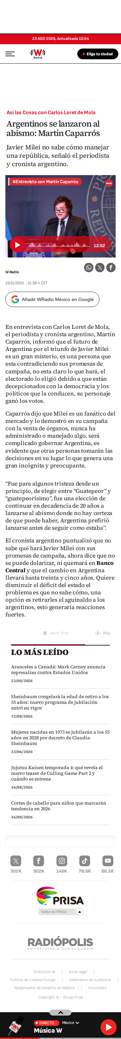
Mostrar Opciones (109, 183)
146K (61, 871)
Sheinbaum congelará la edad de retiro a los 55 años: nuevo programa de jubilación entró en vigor (60, 702)
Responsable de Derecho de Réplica (44, 987)
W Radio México (37, 54)
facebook (111, 267)
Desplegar (61, 1013)
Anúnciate (97, 987)
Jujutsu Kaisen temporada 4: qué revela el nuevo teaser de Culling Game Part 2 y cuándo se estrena (57, 773)
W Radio (12, 272)
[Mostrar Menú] (8, 53)
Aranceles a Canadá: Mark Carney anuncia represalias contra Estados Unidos (58, 669)
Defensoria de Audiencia (90, 979)
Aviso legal (78, 971)
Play (108, 1027)
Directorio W (44, 971)
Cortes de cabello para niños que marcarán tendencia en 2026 (58, 806)
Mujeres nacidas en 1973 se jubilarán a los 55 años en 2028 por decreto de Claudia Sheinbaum (60, 737)
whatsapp (88, 267)
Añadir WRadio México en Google (58, 299)
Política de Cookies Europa (32, 979)
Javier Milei (59, 633)
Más (107, 633)
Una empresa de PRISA (60, 895)
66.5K (108, 871)
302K (16, 871)
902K (38, 871)
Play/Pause (17, 244)
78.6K (85, 871)
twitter (100, 267)
